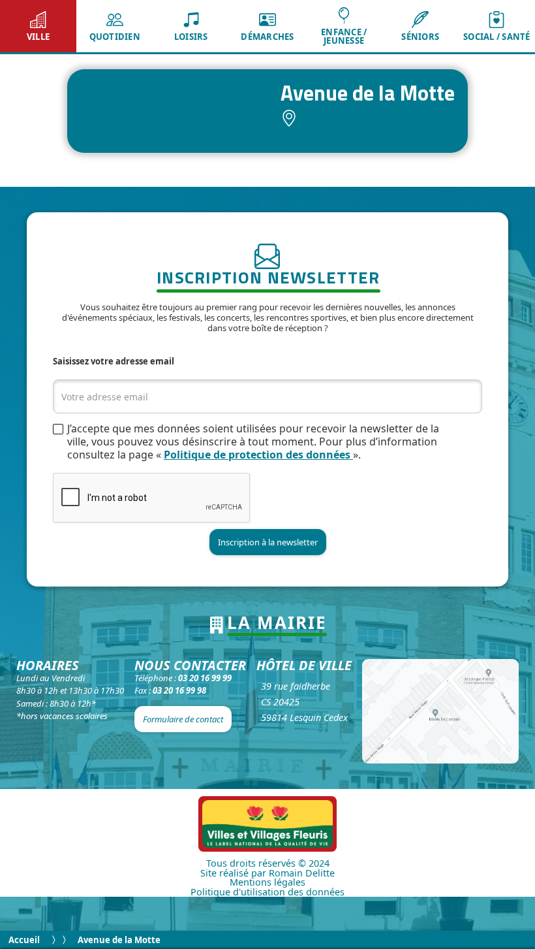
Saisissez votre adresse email (113, 361)
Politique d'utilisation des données (267, 892)
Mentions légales (267, 882)
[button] (38, 26)
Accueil (24, 940)
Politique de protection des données (258, 454)
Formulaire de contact (183, 719)
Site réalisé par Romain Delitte (267, 873)
